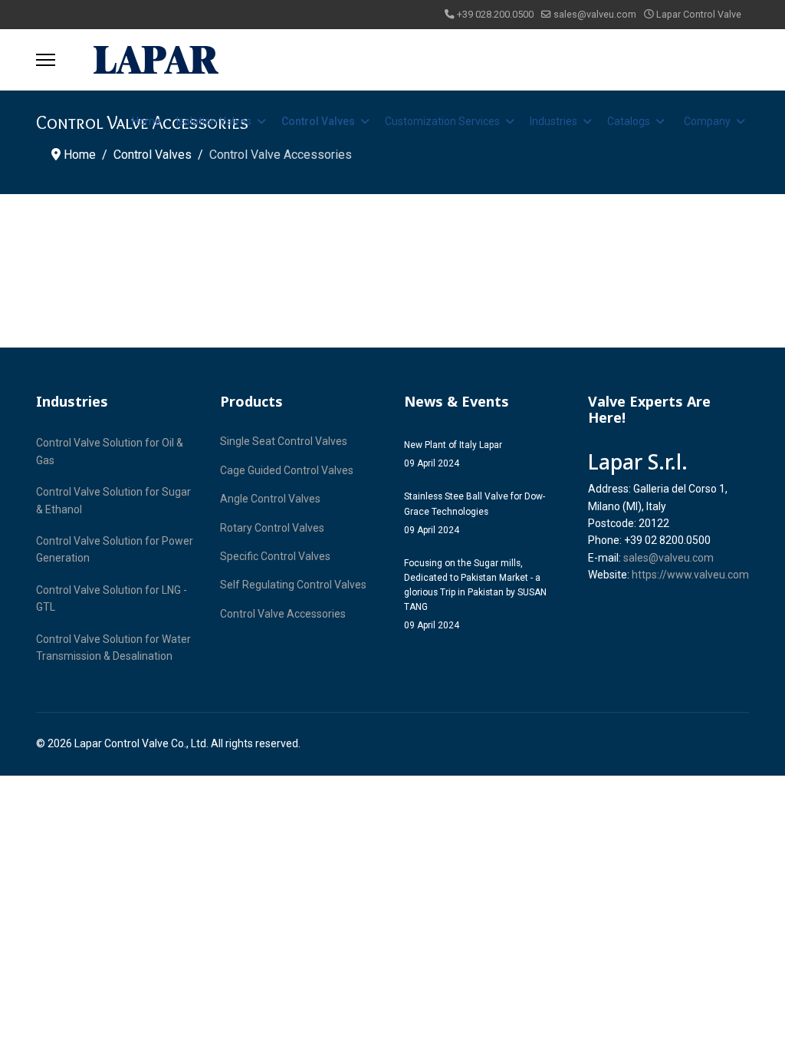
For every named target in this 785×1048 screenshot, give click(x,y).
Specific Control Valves (275, 556)
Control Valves (318, 121)
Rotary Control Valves (272, 528)
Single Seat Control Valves (283, 441)
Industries (553, 121)
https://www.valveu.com (690, 574)
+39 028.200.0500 (495, 14)
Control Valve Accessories (283, 614)
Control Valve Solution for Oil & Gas (109, 451)
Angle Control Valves (270, 499)
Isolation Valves (213, 121)
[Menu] (45, 60)
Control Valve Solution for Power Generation (114, 549)
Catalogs (628, 121)
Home (146, 121)
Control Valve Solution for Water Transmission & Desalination (113, 647)
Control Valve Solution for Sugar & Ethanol (113, 500)
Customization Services (442, 121)
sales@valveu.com (594, 14)
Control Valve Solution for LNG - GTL (111, 598)
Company (707, 121)
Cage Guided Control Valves (286, 470)
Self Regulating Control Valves (293, 584)
